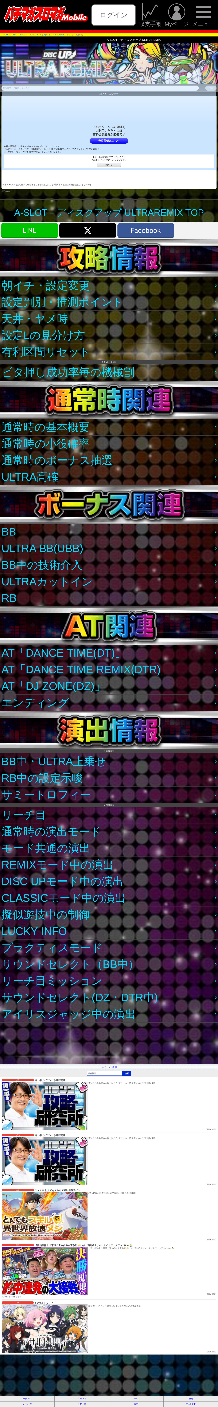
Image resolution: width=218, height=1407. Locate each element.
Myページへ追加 (109, 1067)
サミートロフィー (46, 794)
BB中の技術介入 (41, 565)
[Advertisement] (89, 1043)
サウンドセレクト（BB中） (70, 964)
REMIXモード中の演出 (57, 865)
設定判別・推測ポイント (62, 302)
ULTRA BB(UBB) (42, 548)
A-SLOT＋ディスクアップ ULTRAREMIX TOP (109, 212)
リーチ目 (23, 815)
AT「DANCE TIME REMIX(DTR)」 (86, 669)
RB (9, 598)
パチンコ (82, 1398)
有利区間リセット (45, 352)
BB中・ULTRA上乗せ (53, 761)
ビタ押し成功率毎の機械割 (67, 372)
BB (8, 532)
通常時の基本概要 (45, 427)
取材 (136, 1404)
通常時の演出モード (51, 831)
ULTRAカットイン (47, 581)
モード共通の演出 (45, 848)
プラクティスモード (52, 947)
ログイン (114, 15)
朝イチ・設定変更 (45, 285)
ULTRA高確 (29, 477)
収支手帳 (150, 24)
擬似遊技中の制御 (45, 914)
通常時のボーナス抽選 (56, 460)
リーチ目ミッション (51, 981)
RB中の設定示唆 (42, 778)
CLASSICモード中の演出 (63, 898)
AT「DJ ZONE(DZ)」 (53, 686)
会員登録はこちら (109, 140)
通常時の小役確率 (45, 444)
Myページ (177, 24)
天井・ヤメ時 (34, 319)
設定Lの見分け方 (43, 335)
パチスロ (27, 1398)
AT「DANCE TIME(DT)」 (63, 653)
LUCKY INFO (34, 931)
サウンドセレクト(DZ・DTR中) (79, 997)
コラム (136, 1398)
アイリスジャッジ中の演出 (68, 1014)
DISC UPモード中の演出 (62, 881)
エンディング (35, 703)
